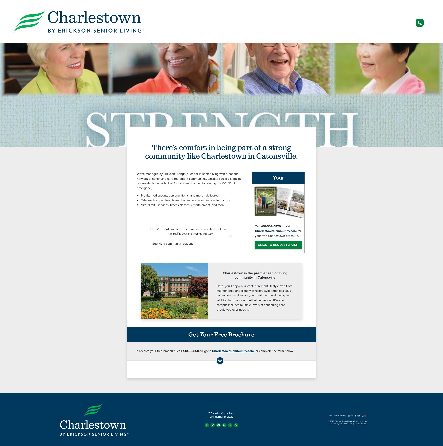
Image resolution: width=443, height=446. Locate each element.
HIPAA (331, 416)
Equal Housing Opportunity (346, 416)
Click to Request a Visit (278, 245)
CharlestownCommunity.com (276, 231)
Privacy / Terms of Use (357, 424)
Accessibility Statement (338, 424)
